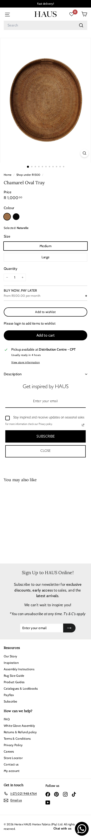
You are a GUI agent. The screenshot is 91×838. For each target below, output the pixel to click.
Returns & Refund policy (20, 732)
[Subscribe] (69, 628)
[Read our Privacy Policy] (83, 425)
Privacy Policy (13, 745)
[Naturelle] (7, 216)
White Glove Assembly (19, 726)
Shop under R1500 (28, 174)
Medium (45, 246)
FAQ (7, 719)
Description (13, 374)
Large (46, 257)
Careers (9, 751)
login (17, 323)
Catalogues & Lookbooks (21, 689)
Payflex (9, 695)
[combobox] (45, 25)
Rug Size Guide (14, 676)
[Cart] (84, 14)
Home (8, 174)
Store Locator (13, 758)
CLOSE (45, 451)
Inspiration (11, 663)
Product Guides (14, 682)
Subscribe (10, 701)
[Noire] (16, 216)
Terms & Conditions (17, 739)
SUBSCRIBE (45, 436)
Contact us (11, 764)
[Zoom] (84, 153)
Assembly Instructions (19, 669)
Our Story (10, 656)
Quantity (10, 269)
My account (12, 771)
